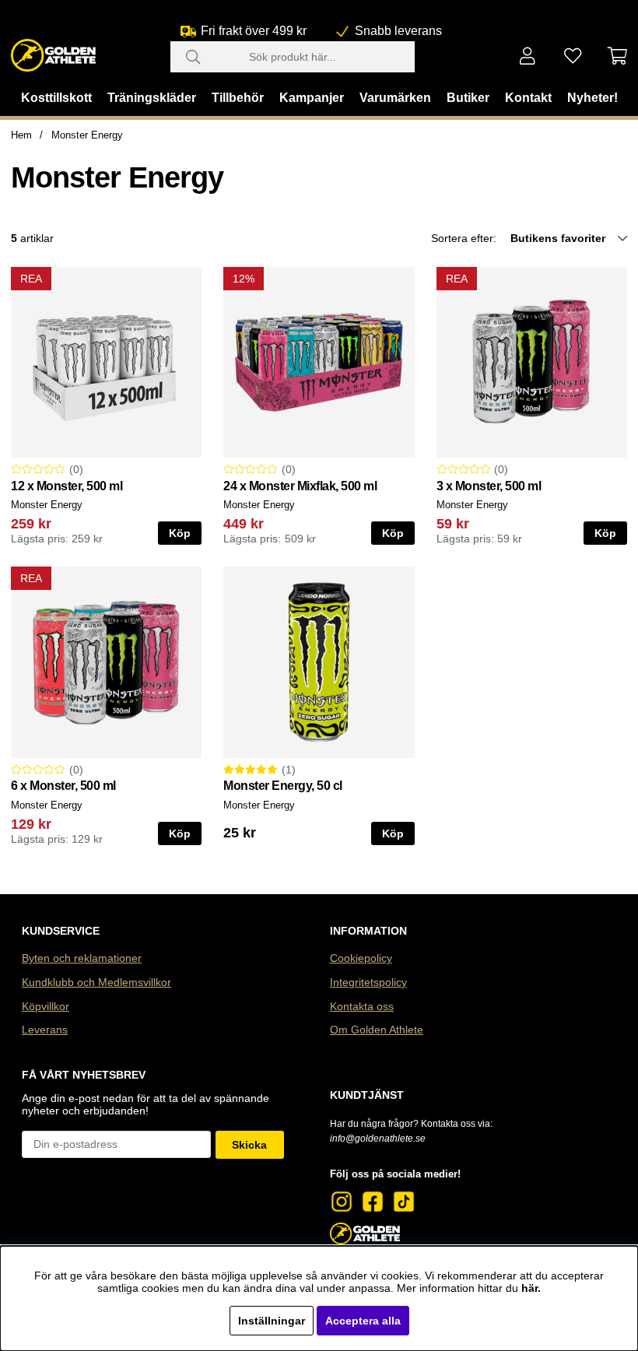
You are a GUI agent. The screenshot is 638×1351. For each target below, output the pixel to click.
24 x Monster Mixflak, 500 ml (300, 486)
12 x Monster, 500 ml (66, 486)
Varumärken (395, 97)
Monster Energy (87, 135)
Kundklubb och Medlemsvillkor (96, 982)
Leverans (45, 1029)
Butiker (468, 97)
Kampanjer (311, 97)
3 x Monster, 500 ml (489, 486)
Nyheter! (592, 97)
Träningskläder (151, 97)
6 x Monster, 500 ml (63, 785)
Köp (180, 533)
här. (531, 1288)
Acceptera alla (363, 1320)
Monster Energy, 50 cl (282, 785)
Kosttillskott (56, 97)
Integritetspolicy (368, 982)
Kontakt (528, 97)
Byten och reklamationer (82, 958)
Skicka (249, 1145)
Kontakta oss (362, 1006)
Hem (21, 135)
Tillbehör (238, 97)
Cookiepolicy (361, 958)
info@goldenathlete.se (378, 1138)
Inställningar (271, 1320)
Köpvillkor (45, 1006)
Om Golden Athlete (376, 1029)
